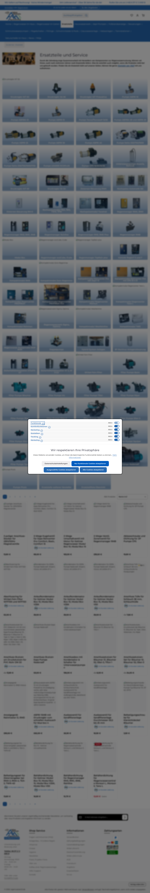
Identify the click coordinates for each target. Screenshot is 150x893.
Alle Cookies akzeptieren (93, 470)
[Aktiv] (116, 423)
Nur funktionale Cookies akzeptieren (90, 463)
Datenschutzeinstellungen (56, 463)
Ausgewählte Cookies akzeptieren (61, 470)
